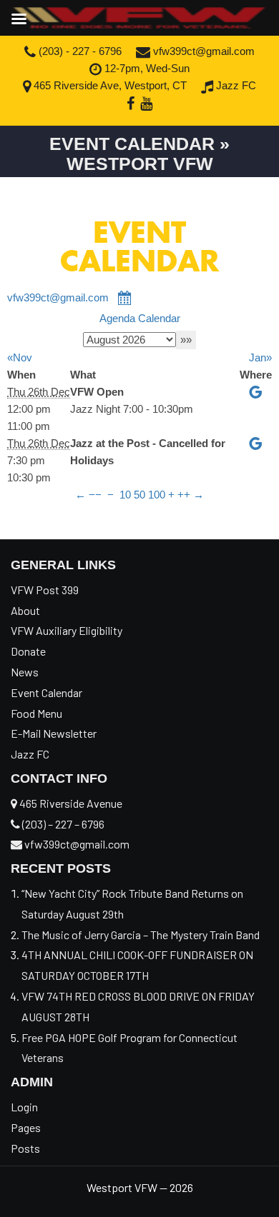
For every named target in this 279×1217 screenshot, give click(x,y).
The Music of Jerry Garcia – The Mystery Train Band (140, 934)
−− (95, 495)
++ (183, 495)
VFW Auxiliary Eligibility (66, 630)
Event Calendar (46, 692)
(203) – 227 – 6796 (62, 824)
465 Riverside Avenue (69, 803)
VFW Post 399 (45, 589)
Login (24, 1106)
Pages (26, 1127)
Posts (25, 1148)
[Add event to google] (256, 392)
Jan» (260, 357)
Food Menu (36, 713)
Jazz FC (234, 85)
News (25, 671)
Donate (28, 651)
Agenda (117, 318)
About (25, 610)
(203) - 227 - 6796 (79, 51)
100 (156, 495)
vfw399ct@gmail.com (202, 51)
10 (125, 495)
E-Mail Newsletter (54, 733)
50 (139, 495)
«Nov (19, 357)
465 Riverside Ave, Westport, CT (109, 85)
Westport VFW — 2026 (140, 1187)
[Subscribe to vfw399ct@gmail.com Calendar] (125, 297)
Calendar (159, 318)
